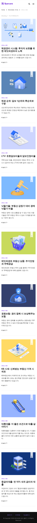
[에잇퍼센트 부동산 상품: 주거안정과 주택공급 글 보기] (18, 233)
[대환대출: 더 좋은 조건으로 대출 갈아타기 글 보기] (18, 396)
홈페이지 (9, 515)
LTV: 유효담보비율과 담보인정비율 (18, 156)
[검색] (29, 4)
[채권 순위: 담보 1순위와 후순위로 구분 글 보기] (18, 73)
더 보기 (3, 62)
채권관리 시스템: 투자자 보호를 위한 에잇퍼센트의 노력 (18, 49)
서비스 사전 (4, 45)
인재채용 (17, 515)
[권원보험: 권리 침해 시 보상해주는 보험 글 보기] (18, 285)
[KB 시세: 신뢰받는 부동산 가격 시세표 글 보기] (18, 341)
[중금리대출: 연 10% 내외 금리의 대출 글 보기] (18, 454)
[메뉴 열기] (33, 4)
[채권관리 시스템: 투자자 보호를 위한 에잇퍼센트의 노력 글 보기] (18, 20)
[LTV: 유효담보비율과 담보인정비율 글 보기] (18, 128)
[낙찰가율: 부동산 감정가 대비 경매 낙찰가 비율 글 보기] (18, 178)
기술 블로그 (26, 515)
